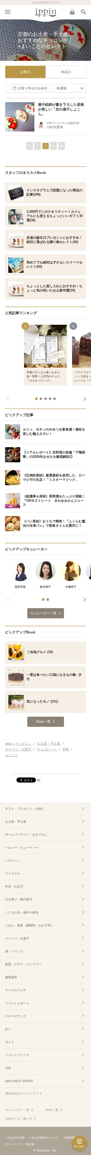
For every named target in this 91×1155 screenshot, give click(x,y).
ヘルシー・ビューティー (21, 847)
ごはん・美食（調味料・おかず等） (29, 925)
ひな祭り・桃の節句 (18, 899)
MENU (8, 12)
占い (8, 1029)
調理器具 (11, 977)
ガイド (9, 1042)
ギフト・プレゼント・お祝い (24, 809)
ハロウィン (12, 860)
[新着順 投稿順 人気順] (70, 88)
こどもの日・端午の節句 (21, 912)
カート (72, 12)
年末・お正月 (14, 886)
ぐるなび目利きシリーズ (43, 1137)
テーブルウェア (15, 990)
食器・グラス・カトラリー (23, 964)
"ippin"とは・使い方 (18, 1118)
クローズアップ (15, 1016)
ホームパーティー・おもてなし (26, 834)
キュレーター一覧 (17, 1110)
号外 (8, 1068)
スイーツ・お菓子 (17, 938)
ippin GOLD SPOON (19, 1081)
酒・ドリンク (14, 951)
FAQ (28, 1144)
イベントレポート (17, 1003)
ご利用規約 (70, 1137)
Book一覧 (52, 1110)
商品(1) (66, 72)
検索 (83, 12)
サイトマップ (13, 1144)
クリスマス (12, 873)
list (38, 779)
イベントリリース (17, 1055)
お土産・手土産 (15, 821)
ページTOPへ (45, 768)
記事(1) (25, 72)
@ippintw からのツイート (23, 1093)
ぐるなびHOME (15, 1137)
